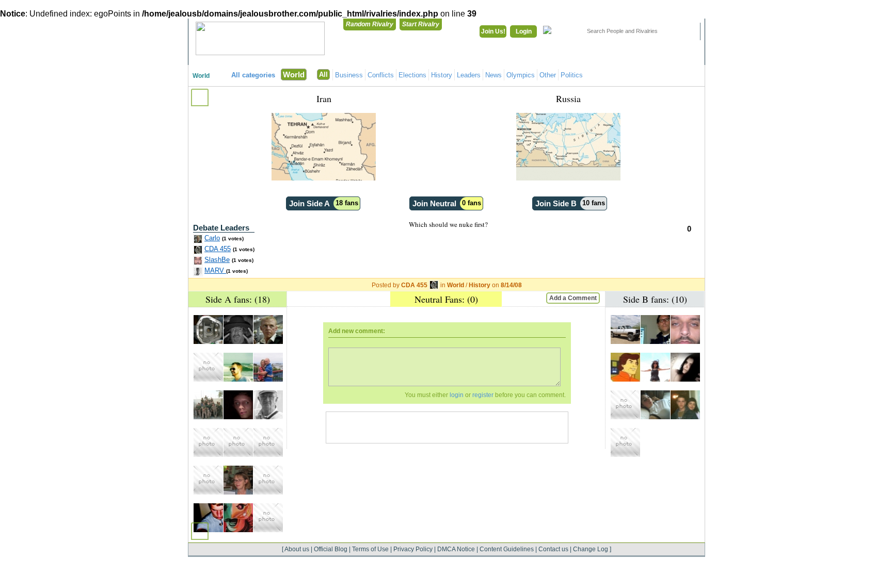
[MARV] (268, 404)
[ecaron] (625, 367)
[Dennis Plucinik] (238, 367)
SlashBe (217, 260)
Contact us (553, 549)
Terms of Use (370, 549)
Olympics (520, 75)
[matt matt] (208, 480)
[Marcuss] (685, 404)
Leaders (469, 75)
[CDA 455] (208, 329)
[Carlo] (268, 329)
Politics (572, 75)
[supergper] (208, 367)
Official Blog (330, 549)
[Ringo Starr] (268, 517)
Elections (412, 75)
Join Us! (493, 31)
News (493, 75)
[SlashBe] (685, 329)
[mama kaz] (238, 480)
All (323, 74)
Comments (570, 57)
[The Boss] (238, 329)
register (482, 395)
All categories (253, 75)
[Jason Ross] (268, 442)
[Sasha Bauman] (625, 404)
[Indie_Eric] (208, 517)
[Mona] (655, 367)
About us (296, 549)
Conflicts (381, 75)
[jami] (625, 442)
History (441, 75)
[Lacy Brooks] (685, 367)
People (624, 57)
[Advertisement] (447, 427)
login (457, 395)
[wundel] (238, 404)
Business (349, 75)
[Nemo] (655, 404)
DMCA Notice (456, 549)
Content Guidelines (507, 549)
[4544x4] (625, 329)
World (201, 75)
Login (524, 31)
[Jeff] (238, 517)
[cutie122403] (268, 367)
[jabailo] (655, 329)
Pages (678, 57)
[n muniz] (238, 442)
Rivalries (517, 57)
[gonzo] (208, 404)
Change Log (590, 549)
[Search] (686, 31)
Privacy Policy (413, 549)
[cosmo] (268, 480)
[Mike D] (208, 442)
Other (547, 75)
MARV (215, 270)
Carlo (212, 238)
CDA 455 (217, 249)
